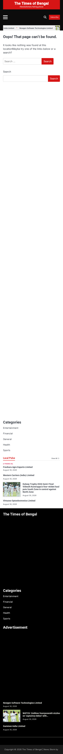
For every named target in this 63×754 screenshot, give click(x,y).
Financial (8, 433)
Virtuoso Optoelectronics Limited (19, 500)
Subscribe (54, 17)
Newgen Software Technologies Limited (33, 28)
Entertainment (10, 428)
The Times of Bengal (32, 749)
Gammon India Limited (14, 726)
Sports (6, 450)
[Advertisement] (31, 117)
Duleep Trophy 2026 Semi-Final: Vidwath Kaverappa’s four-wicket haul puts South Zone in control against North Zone (41, 488)
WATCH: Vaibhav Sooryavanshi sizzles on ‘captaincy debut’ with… (41, 714)
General (7, 439)
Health (6, 444)
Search (7, 71)
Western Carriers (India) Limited (18, 475)
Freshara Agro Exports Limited (18, 467)
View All (54, 458)
